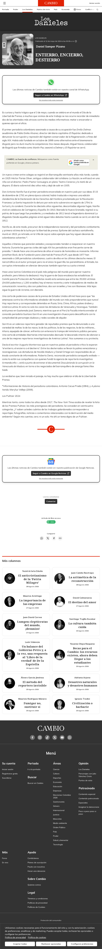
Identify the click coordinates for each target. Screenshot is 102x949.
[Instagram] (40, 737)
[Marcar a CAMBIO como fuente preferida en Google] (79, 162)
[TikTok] (47, 737)
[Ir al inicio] (51, 3)
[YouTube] (62, 737)
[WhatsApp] (69, 737)
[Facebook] (32, 737)
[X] (55, 737)
